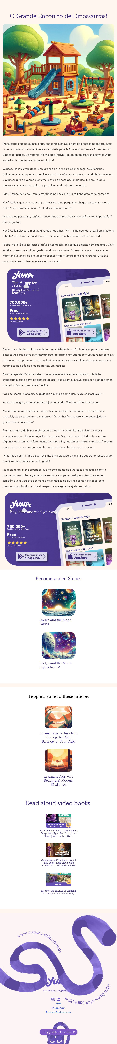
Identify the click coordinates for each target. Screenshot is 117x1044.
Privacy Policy (58, 1008)
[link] (33, 332)
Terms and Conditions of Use (58, 1012)
